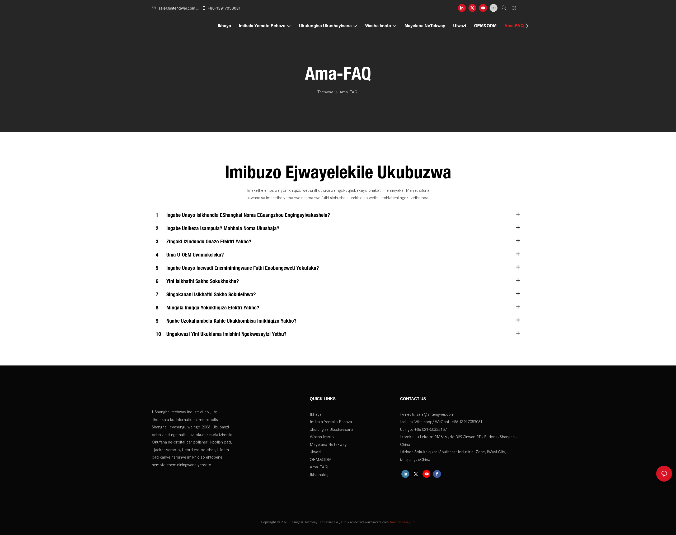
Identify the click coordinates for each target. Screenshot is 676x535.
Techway (325, 92)
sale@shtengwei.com (435, 414)
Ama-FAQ (349, 92)
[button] (526, 26)
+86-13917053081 (224, 8)
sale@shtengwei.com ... (179, 8)
